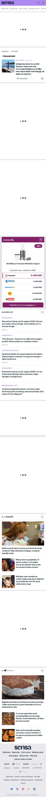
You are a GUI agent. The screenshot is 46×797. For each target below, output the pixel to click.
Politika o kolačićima (11, 780)
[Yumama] (37, 767)
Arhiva (23, 783)
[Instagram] (23, 789)
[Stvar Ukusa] (23, 771)
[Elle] (34, 764)
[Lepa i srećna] (16, 767)
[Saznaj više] (42, 517)
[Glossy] (7, 767)
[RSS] (28, 789)
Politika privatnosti (27, 780)
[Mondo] (16, 764)
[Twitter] (17, 789)
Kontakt (37, 776)
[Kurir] (6, 764)
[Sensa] (7, 2)
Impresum (9, 776)
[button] (22, 78)
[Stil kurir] (41, 764)
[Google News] (34, 789)
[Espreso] (26, 764)
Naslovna (5, 51)
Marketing (38, 780)
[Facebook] (11, 789)
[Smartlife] (25, 767)
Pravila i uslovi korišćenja (24, 776)
